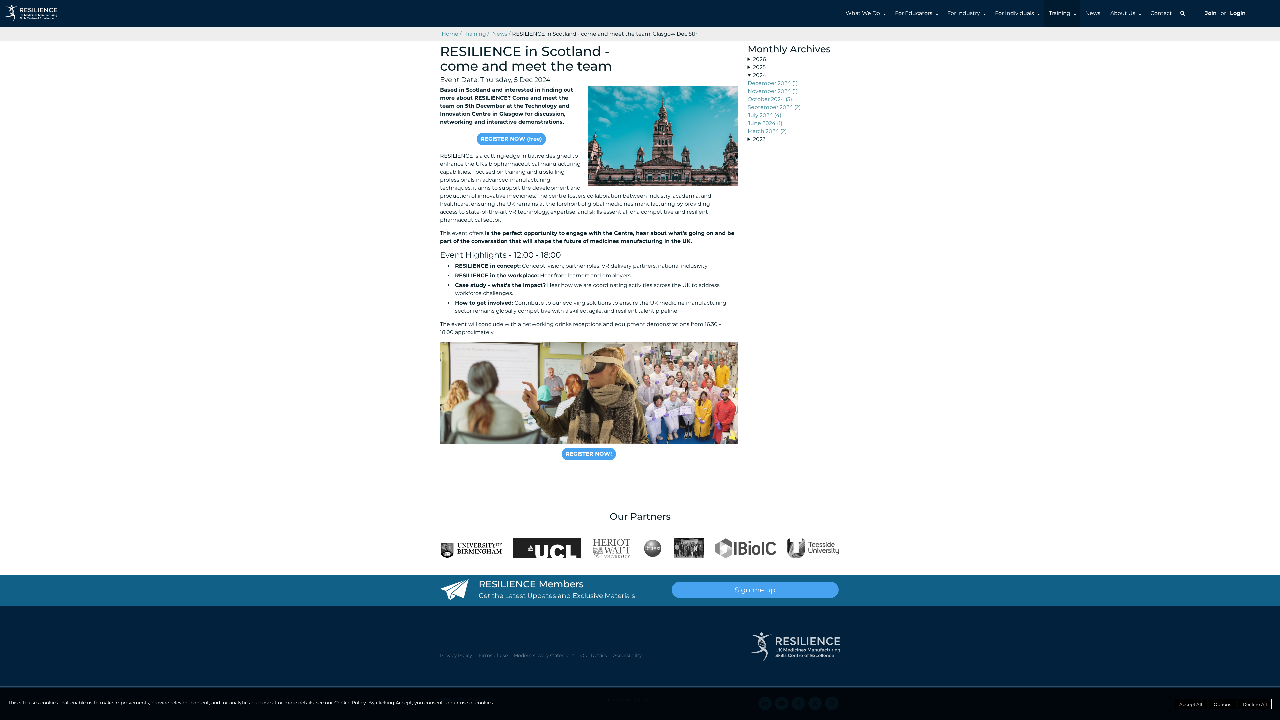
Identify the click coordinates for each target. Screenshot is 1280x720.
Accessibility (627, 655)
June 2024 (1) (765, 123)
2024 (759, 75)
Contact (1161, 13)
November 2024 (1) (773, 91)
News (1092, 13)
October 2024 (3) (770, 99)
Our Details (593, 655)
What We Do (863, 13)
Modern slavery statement (544, 655)
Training (1059, 13)
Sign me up (755, 590)
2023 (759, 139)
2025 (759, 67)
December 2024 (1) (773, 83)
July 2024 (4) (764, 115)
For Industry (963, 13)
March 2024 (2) (767, 131)
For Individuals (1014, 13)
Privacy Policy (456, 655)
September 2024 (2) (774, 107)
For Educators (913, 13)
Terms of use (493, 655)
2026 (759, 59)
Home (450, 34)
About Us (1122, 13)
